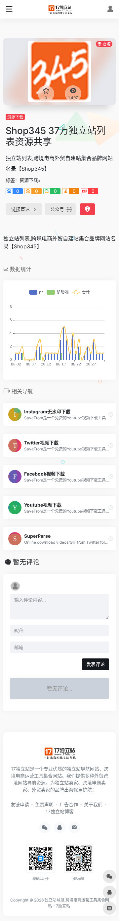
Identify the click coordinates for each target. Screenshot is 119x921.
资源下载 (15, 116)
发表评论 (95, 664)
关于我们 (93, 804)
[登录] (110, 9)
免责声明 (44, 804)
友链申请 (20, 804)
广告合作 (69, 804)
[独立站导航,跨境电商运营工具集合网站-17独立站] (59, 9)
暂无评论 (26, 562)
